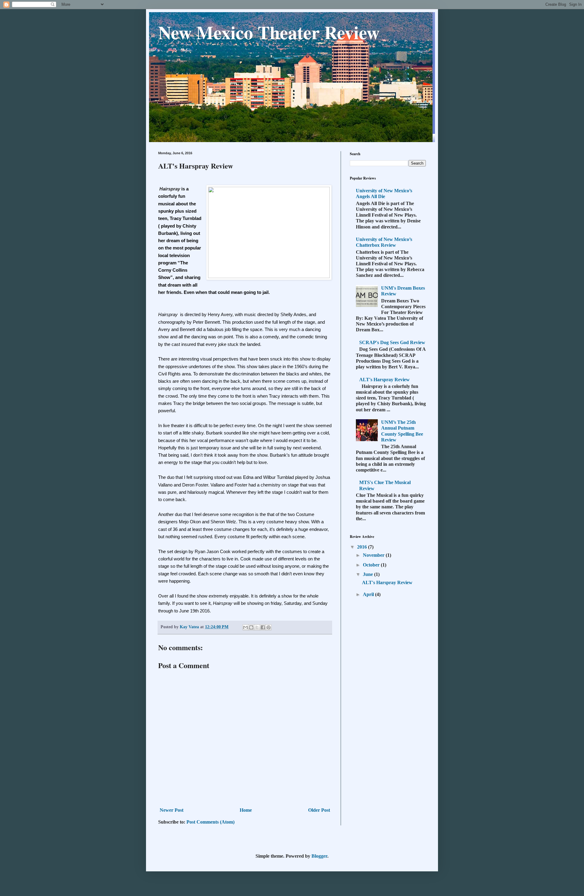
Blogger (319, 856)
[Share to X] (257, 627)
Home (246, 810)
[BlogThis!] (251, 627)
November (374, 555)
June (368, 574)
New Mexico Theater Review (269, 32)
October (372, 564)
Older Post (319, 810)
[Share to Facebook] (263, 627)
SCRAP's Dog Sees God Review (392, 342)
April (369, 594)
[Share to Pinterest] (269, 627)
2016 (362, 546)
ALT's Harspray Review (384, 379)
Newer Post (171, 810)
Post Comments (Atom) (210, 822)
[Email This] (245, 627)
